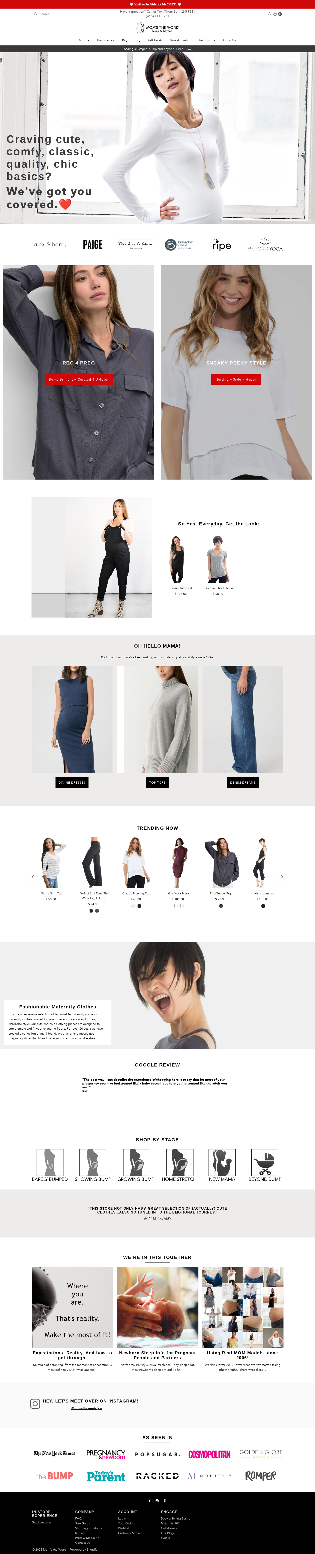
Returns (80, 1533)
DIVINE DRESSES (72, 782)
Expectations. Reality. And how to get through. (72, 1355)
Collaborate (169, 1528)
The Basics (105, 40)
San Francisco (41, 1522)
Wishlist (123, 1528)
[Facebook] (150, 1500)
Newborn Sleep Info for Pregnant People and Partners (157, 1355)
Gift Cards (155, 40)
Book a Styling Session (176, 1518)
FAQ (78, 1518)
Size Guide (82, 1523)
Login (122, 1518)
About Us (229, 40)
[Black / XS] (139, 906)
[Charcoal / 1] (97, 911)
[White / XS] (133, 906)
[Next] (282, 877)
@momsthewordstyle (86, 1408)
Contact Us (82, 1543)
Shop (83, 40)
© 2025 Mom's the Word (49, 1549)
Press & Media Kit (87, 1538)
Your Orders (126, 1523)
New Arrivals (179, 40)
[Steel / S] (221, 906)
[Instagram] (157, 1500)
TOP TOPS (157, 782)
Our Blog (167, 1533)
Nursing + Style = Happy (236, 379)
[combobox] (72, 14)
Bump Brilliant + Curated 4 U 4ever (79, 379)
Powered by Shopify (83, 1549)
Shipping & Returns (88, 1528)
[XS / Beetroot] (176, 906)
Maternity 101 (170, 1523)
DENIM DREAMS (243, 782)
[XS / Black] (182, 906)
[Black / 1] (263, 906)
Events (165, 1538)
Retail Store (204, 40)
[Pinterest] (165, 1500)
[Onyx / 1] (91, 911)
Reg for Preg (131, 40)
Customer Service (130, 1533)
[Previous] (33, 877)
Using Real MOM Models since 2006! (242, 1355)
